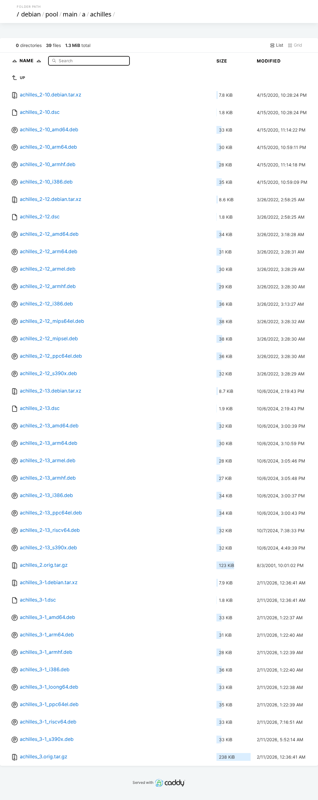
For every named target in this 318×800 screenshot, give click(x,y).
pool (51, 14)
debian (31, 14)
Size (221, 60)
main (70, 14)
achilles (100, 14)
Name (27, 60)
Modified (269, 60)
